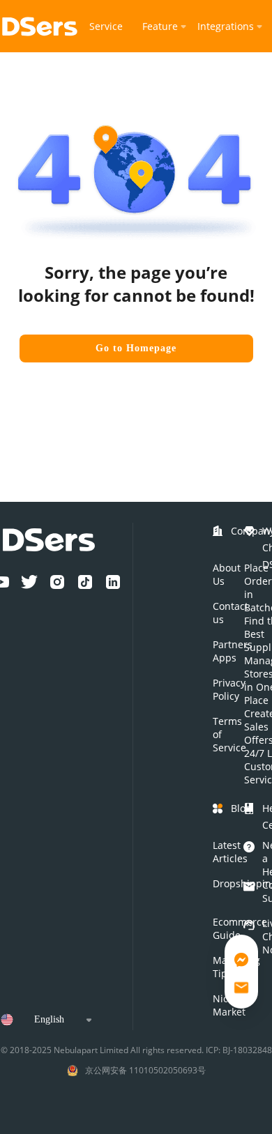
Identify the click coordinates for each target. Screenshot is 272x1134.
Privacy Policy (229, 689)
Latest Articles (230, 851)
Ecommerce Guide (240, 928)
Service (106, 26)
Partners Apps (232, 651)
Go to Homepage (136, 348)
